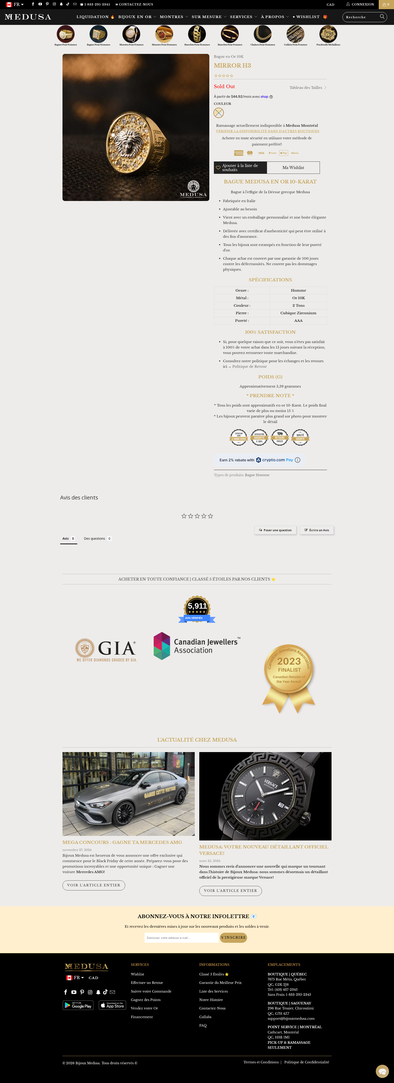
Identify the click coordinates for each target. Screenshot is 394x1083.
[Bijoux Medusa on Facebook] (33, 4)
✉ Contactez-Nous (134, 4)
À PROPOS (273, 17)
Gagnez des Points (146, 1000)
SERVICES (242, 17)
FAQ (203, 1025)
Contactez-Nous (212, 1008)
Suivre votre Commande (151, 991)
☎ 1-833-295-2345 (95, 4)
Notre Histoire (211, 1000)
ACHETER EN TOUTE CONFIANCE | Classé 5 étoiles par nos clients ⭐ (197, 579)
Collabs (205, 1017)
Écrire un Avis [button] (319, 530)
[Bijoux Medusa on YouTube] (40, 4)
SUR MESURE (207, 17)
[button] (382, 1071)
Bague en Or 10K (229, 56)
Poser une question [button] (278, 530)
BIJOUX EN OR (135, 17)
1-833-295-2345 (298, 995)
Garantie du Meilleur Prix (220, 983)
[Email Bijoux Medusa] (74, 4)
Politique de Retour (249, 366)
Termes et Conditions (261, 1062)
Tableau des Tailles (306, 87)
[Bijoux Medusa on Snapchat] (61, 4)
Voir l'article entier (93, 885)
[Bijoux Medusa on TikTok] (68, 4)
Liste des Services (213, 991)
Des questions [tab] (94, 538)
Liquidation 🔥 (96, 17)
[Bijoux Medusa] (34, 17)
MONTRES (172, 17)
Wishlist (137, 974)
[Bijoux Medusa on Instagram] (54, 4)
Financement (142, 1017)
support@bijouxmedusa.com (291, 1019)
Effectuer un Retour (147, 983)
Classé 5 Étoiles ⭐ (214, 974)
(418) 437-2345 (286, 990)
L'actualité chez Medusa (197, 740)
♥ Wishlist (306, 17)
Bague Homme (257, 475)
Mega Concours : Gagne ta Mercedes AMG (122, 842)
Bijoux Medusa (87, 1063)
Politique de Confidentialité (306, 1062)
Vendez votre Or (144, 1008)
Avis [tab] (65, 538)
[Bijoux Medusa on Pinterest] (47, 4)
